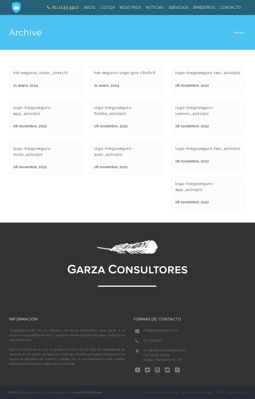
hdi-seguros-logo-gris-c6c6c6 (125, 73)
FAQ (220, 392)
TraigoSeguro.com (22, 330)
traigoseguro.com (30, 392)
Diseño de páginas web (61, 392)
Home (238, 32)
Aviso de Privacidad (198, 392)
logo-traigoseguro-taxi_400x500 (208, 73)
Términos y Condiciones (161, 392)
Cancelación (236, 392)
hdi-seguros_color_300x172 (40, 73)
